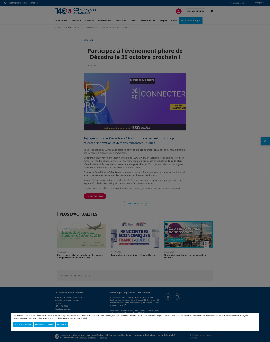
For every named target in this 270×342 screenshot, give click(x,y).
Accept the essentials (44, 324)
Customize (61, 324)
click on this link (80, 318)
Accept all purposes (23, 324)
